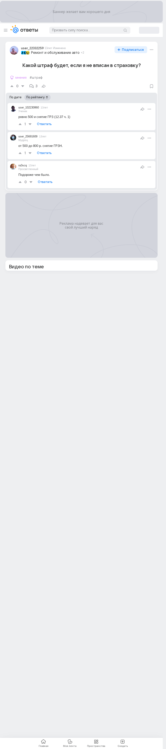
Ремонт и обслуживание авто (55, 53)
